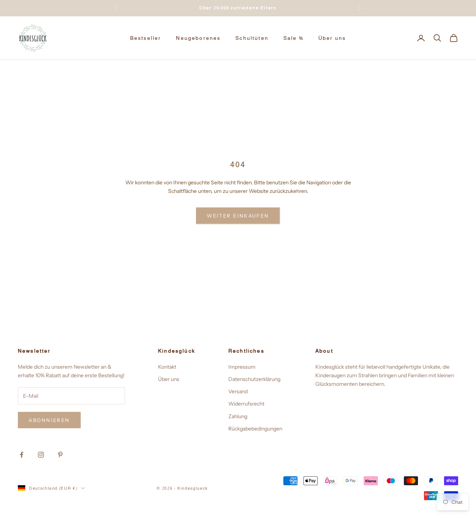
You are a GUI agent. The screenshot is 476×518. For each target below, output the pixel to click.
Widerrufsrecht (246, 403)
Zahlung (237, 416)
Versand (238, 391)
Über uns (332, 38)
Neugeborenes (198, 38)
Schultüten (251, 38)
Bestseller (145, 38)
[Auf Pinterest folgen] (60, 454)
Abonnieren (49, 420)
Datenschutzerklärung (254, 379)
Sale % (293, 38)
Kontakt (167, 366)
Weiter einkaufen (238, 216)
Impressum (241, 366)
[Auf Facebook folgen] (21, 454)
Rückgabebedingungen (255, 428)
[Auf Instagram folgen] (41, 454)
